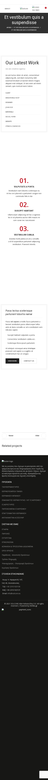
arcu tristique (29, 348)
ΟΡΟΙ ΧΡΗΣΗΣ (7, 550)
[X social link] (25, 2)
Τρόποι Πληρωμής (9, 559)
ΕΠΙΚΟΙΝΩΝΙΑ (7, 542)
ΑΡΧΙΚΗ (9, 27)
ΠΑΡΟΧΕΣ (6, 533)
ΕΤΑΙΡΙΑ (5, 529)
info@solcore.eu (14, 593)
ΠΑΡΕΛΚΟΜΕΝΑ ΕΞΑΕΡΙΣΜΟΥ (14, 509)
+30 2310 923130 (13, 586)
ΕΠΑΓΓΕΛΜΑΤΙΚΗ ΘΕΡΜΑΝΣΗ (14, 513)
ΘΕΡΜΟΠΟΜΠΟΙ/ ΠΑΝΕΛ (12, 491)
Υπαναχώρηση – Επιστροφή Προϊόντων (18, 563)
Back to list (24, 435)
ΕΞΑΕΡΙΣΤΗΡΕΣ (8, 504)
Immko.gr (33, 606)
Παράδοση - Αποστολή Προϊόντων (16, 555)
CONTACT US (29, 361)
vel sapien (15, 321)
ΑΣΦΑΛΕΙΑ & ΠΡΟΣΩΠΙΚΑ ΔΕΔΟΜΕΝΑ (17, 546)
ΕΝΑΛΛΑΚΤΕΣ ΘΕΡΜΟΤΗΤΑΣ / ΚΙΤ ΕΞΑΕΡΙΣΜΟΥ (21, 500)
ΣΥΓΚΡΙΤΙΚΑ (6, 538)
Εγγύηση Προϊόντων (10, 568)
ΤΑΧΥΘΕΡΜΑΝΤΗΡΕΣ (10, 487)
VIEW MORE (12, 361)
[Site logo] (24, 8)
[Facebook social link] (22, 2)
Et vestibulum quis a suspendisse (26, 27)
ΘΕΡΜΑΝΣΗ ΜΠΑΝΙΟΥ (11, 496)
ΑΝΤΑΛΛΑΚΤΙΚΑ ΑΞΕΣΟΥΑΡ (13, 517)
